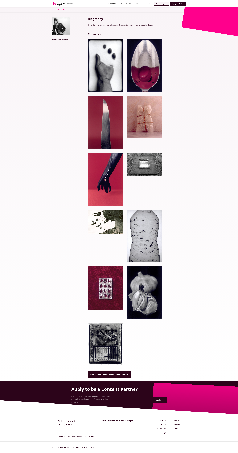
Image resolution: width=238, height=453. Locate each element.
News (163, 425)
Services (177, 429)
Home (54, 10)
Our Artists (176, 421)
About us (162, 421)
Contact (177, 425)
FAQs (149, 4)
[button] (113, 3)
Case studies (161, 429)
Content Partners (63, 10)
